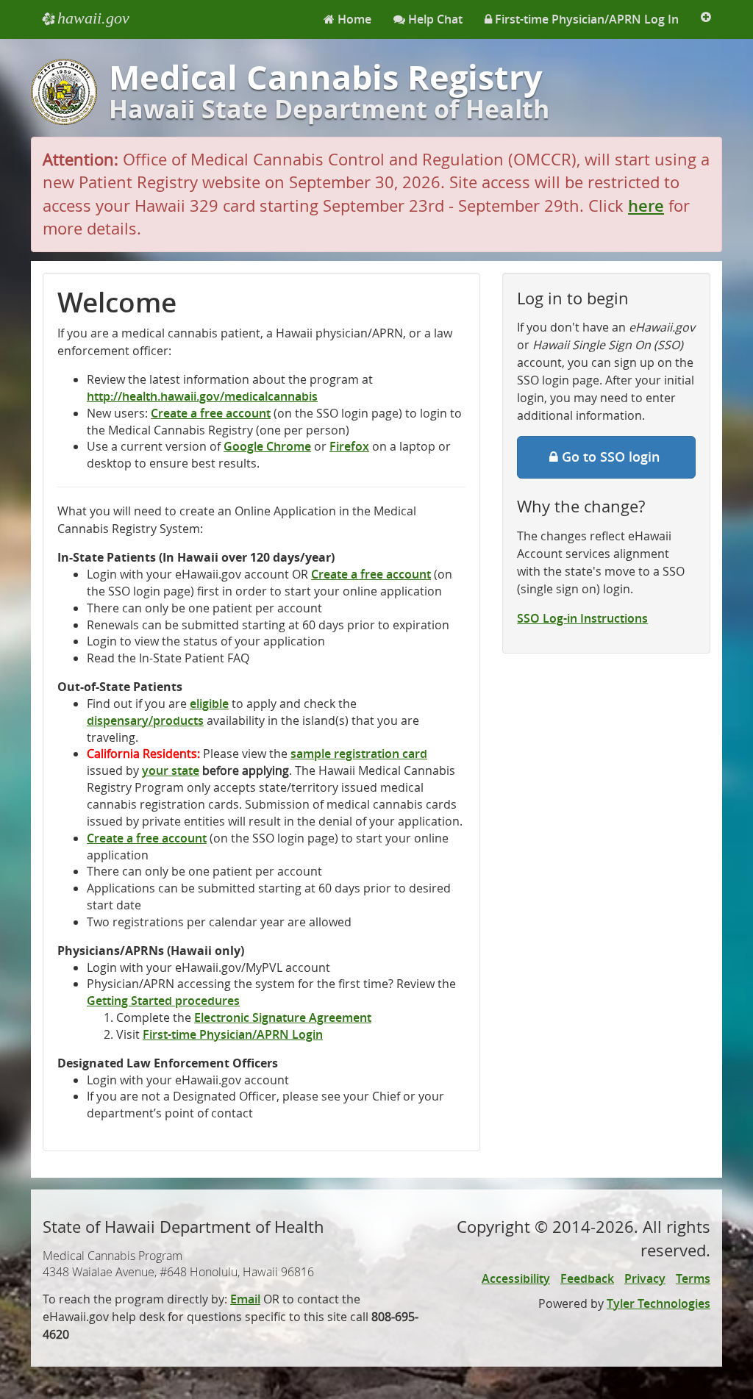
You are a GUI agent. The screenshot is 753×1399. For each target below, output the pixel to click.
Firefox (349, 446)
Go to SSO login (616, 456)
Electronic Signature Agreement (282, 1017)
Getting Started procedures (163, 1000)
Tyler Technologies (658, 1303)
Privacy (644, 1278)
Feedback (587, 1278)
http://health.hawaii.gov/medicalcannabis (202, 396)
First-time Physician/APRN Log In (585, 19)
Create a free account (211, 413)
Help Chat (434, 19)
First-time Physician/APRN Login (233, 1034)
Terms (693, 1278)
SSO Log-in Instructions (582, 618)
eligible (209, 703)
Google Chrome (267, 446)
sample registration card (358, 753)
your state (170, 770)
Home (353, 19)
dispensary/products (145, 720)
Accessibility (516, 1278)
